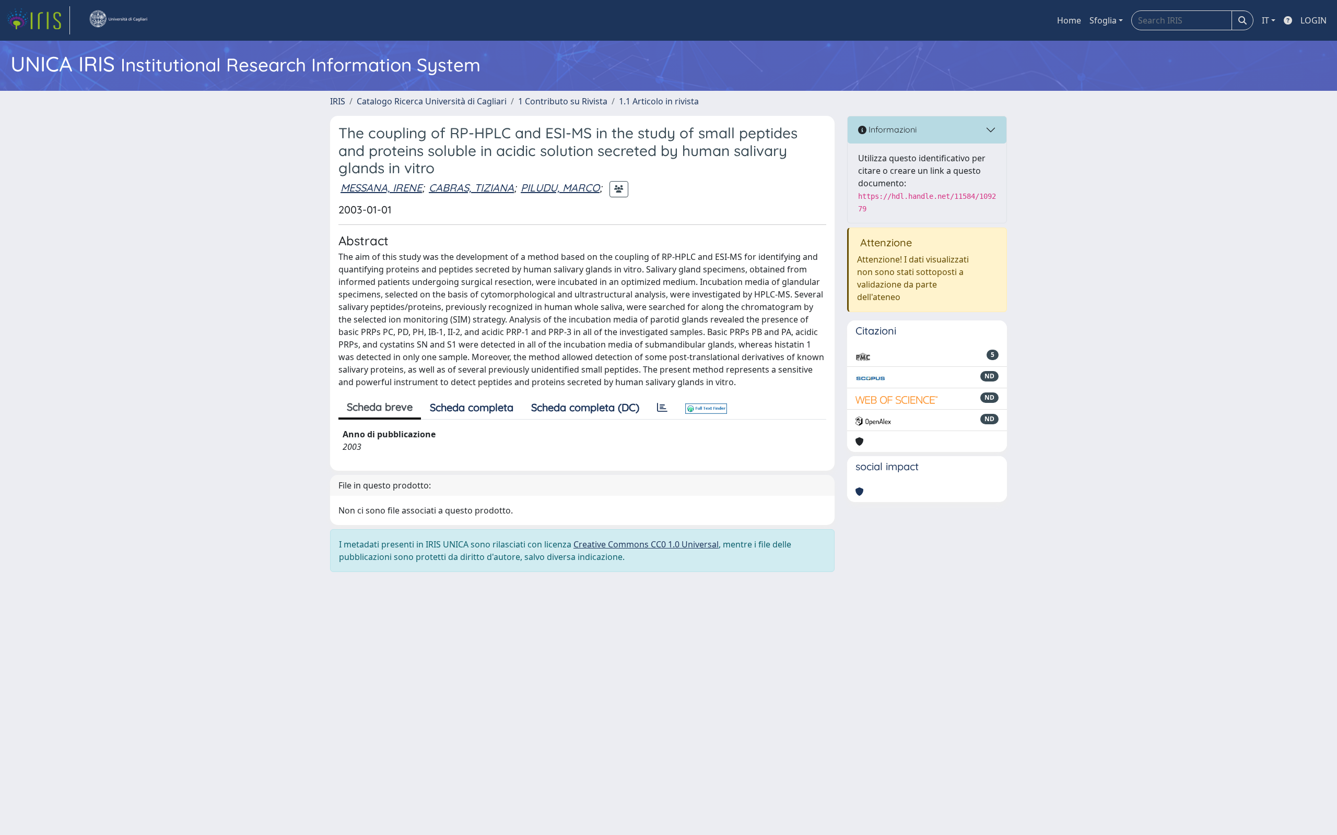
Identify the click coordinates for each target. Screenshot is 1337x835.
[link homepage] (38, 20)
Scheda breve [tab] (380, 406)
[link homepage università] (118, 20)
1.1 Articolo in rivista (659, 101)
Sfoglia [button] (1103, 20)
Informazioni (891, 129)
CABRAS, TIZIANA (471, 187)
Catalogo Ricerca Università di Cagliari (432, 101)
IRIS (337, 101)
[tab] (662, 408)
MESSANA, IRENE (381, 187)
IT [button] (1265, 20)
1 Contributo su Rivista (562, 101)
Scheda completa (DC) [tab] (585, 407)
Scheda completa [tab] (471, 407)
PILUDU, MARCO (560, 187)
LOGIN (1313, 20)
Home (1069, 20)
